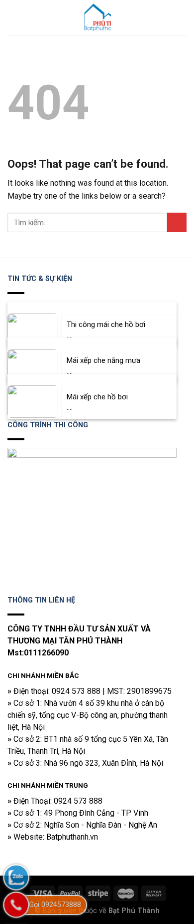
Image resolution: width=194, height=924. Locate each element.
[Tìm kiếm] (183, 17)
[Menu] (13, 17)
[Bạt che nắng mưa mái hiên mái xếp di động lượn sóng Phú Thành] (97, 17)
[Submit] (177, 222)
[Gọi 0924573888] (16, 905)
